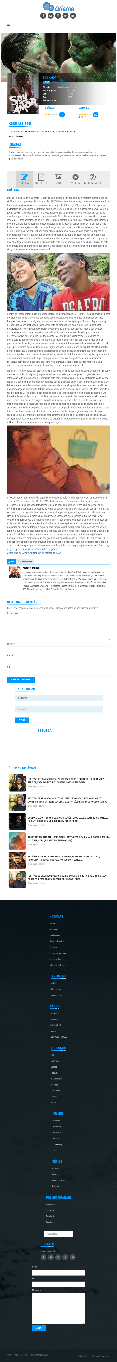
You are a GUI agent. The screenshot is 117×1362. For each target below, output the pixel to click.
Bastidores (54, 923)
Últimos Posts (26, 562)
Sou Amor (50, 77)
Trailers (53, 1031)
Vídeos (75, 183)
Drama (70, 94)
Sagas (55, 1150)
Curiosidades (92, 183)
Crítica (24, 183)
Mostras (54, 1084)
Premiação (50, 1216)
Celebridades (55, 935)
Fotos (58, 183)
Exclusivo (53, 947)
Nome (11, 644)
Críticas (56, 1120)
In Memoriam (56, 1078)
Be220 (45, 1355)
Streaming (57, 1144)
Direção (46, 87)
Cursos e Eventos (57, 941)
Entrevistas (56, 989)
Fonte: (11, 136)
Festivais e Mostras (58, 953)
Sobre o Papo (83, 1356)
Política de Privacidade (100, 1356)
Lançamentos (55, 959)
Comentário (14, 613)
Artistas (54, 983)
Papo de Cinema (20, 1355)
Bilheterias (54, 929)
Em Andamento (58, 1180)
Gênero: (46, 94)
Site (9, 667)
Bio (12, 562)
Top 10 (53, 1102)
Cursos (54, 1067)
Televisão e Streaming (58, 965)
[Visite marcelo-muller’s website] (15, 572)
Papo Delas (55, 1090)
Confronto (55, 1061)
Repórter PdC (55, 1025)
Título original (49, 90)
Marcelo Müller (31, 567)
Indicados (50, 1210)
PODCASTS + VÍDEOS (58, 1037)
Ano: (45, 97)
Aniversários (56, 995)
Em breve (57, 1126)
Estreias (56, 1138)
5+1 (52, 1055)
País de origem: (50, 100)
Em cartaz (57, 1132)
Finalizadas (56, 1174)
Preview (54, 1096)
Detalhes (41, 183)
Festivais (54, 1073)
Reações (49, 1222)
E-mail (11, 655)
